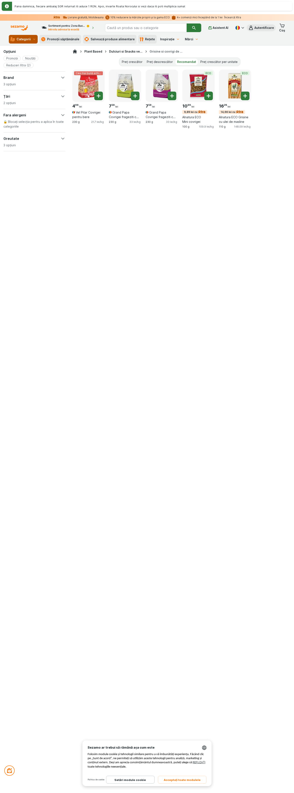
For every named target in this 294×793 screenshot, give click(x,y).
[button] (261, 27)
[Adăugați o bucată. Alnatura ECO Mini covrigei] (208, 96)
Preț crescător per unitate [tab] (219, 62)
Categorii (24, 39)
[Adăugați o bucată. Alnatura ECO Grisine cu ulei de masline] (245, 96)
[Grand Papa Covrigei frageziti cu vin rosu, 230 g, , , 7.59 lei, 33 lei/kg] (162, 86)
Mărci (189, 39)
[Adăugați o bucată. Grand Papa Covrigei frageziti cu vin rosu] (172, 96)
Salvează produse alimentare (113, 39)
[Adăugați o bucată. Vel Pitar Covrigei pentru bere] (98, 96)
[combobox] (146, 27)
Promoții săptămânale (63, 39)
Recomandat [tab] (186, 62)
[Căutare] (194, 27)
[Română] (239, 27)
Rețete (150, 39)
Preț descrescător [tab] (160, 62)
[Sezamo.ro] (74, 51)
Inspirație (167, 39)
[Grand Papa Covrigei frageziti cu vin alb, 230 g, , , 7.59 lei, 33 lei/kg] (125, 86)
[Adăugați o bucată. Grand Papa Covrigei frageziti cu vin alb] (135, 96)
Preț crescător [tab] (132, 62)
